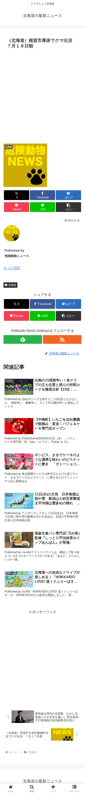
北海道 (12, 284)
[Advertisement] (42, 95)
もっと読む (12, 268)
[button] (68, 207)
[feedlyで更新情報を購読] (22, 339)
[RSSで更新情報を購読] (62, 339)
